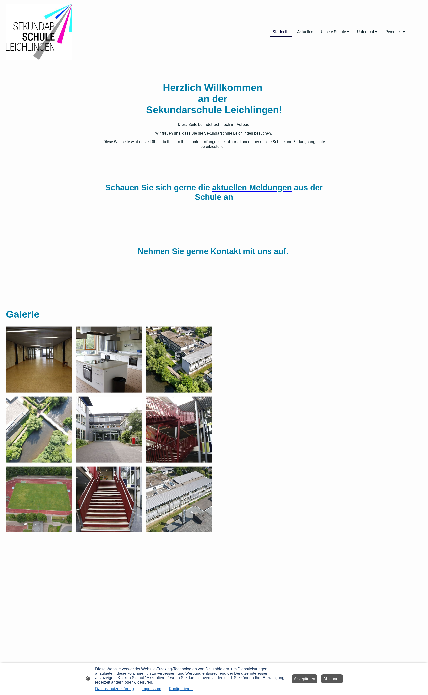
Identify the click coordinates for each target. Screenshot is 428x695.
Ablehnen (332, 679)
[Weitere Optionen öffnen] (415, 32)
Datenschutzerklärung (114, 689)
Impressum (151, 689)
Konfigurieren (181, 689)
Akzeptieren (304, 679)
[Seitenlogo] (39, 32)
